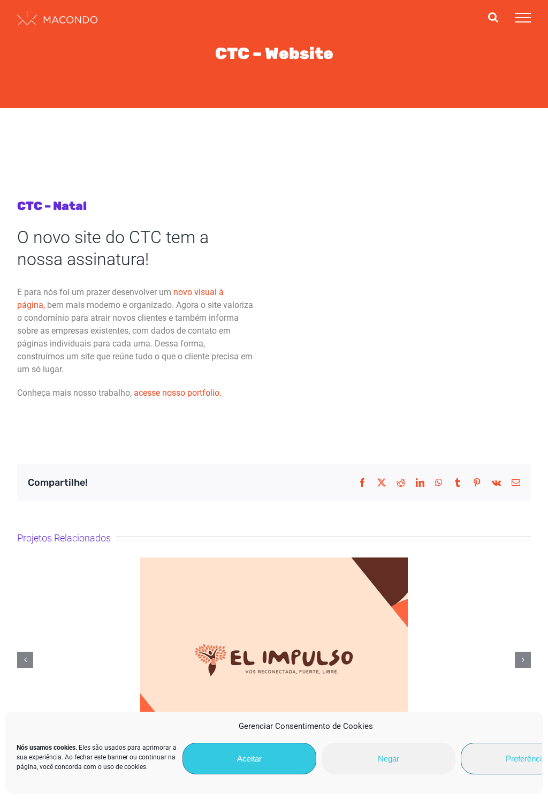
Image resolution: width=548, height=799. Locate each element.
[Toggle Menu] (522, 17)
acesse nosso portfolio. (178, 393)
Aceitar (249, 758)
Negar (388, 758)
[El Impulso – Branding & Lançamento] (274, 660)
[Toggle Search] (493, 17)
